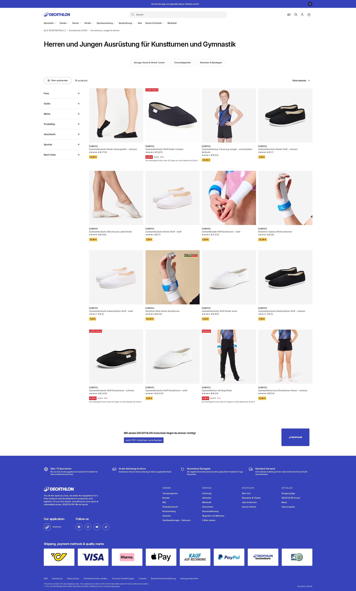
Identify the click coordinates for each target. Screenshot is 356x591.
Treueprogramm (170, 493)
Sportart (48, 144)
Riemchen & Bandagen (211, 62)
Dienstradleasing (210, 511)
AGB (46, 578)
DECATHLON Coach (291, 498)
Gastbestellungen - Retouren (176, 520)
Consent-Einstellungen (123, 578)
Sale (140, 23)
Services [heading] (207, 488)
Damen (63, 23)
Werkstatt (172, 23)
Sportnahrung (125, 23)
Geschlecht (49, 134)
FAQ (164, 502)
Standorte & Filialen (251, 498)
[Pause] (310, 4)
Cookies (142, 578)
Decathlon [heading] (248, 488)
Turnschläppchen (182, 62)
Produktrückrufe (170, 507)
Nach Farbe (50, 154)
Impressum (57, 578)
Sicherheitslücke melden (95, 578)
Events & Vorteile (153, 23)
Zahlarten (207, 498)
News (284, 502)
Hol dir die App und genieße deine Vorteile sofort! (175, 4)
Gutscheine (207, 507)
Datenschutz (73, 578)
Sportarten (49, 23)
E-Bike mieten (208, 520)
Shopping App (288, 493)
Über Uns (246, 493)
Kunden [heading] (166, 488)
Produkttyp (49, 124)
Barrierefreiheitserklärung (163, 578)
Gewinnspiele (288, 507)
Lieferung (207, 493)
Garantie (166, 516)
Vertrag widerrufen (189, 578)
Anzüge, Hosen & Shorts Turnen (149, 62)
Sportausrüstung (105, 23)
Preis (46, 93)
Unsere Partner (249, 507)
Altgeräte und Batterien (213, 516)
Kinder (88, 23)
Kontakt (166, 498)
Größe (47, 103)
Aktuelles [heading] (287, 488)
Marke (47, 113)
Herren (75, 23)
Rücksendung (169, 511)
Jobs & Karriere (249, 502)
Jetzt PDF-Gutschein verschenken (143, 440)
